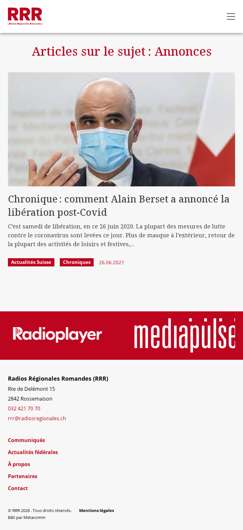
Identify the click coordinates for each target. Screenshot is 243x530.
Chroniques (76, 262)
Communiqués (26, 440)
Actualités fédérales (33, 452)
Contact (18, 488)
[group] (57, 335)
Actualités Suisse (31, 262)
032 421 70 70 (24, 408)
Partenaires (22, 476)
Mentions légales (96, 510)
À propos (19, 464)
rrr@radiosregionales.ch (37, 418)
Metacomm (34, 517)
